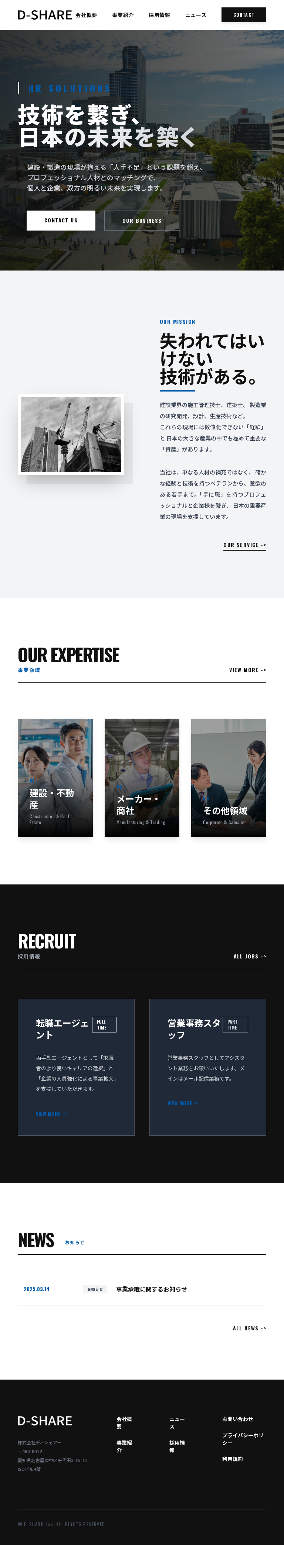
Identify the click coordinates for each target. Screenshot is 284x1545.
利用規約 (232, 1458)
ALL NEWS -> (249, 1328)
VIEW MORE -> (247, 670)
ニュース (196, 15)
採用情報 (159, 15)
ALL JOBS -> (250, 956)
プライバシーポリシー (243, 1438)
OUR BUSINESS (142, 220)
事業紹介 (123, 15)
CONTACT (243, 14)
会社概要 (86, 15)
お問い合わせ (237, 1419)
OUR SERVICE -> (244, 544)
